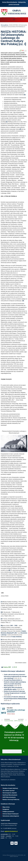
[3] (6, 122)
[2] (24, 94)
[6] (9, 570)
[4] (20, 129)
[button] (14, 19)
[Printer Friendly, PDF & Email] (23, 51)
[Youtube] (16, 843)
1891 (11, 625)
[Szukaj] (24, 751)
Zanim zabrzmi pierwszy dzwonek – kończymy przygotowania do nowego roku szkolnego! (15, 676)
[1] (21, 80)
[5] (23, 300)
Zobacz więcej (11, 713)
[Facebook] (12, 843)
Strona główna (4, 25)
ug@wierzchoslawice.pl (11, 831)
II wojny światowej (16, 636)
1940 (15, 625)
